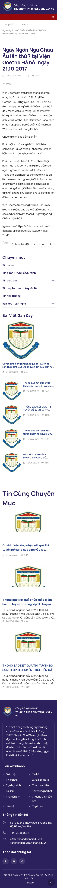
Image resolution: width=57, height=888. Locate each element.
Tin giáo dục (10, 280)
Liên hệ (10, 806)
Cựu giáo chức (40, 780)
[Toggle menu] (5, 17)
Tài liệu (10, 791)
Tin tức (24, 24)
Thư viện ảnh (13, 796)
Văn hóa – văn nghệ (14, 303)
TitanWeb (28, 882)
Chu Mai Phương (14, 75)
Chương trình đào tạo (42, 798)
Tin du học (8, 265)
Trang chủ (7, 24)
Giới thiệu (11, 774)
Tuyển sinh (38, 806)
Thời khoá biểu (40, 785)
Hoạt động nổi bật (42, 791)
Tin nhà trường (11, 296)
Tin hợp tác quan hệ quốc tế (19, 288)
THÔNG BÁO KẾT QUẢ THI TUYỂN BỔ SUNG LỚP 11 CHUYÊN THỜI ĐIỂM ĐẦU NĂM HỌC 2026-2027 (38, 411)
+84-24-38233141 (20, 832)
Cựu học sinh (13, 785)
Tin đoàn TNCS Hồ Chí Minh (19, 273)
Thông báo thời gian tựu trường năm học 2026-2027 (38, 432)
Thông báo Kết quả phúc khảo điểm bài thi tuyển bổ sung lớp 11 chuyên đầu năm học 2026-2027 (38, 387)
